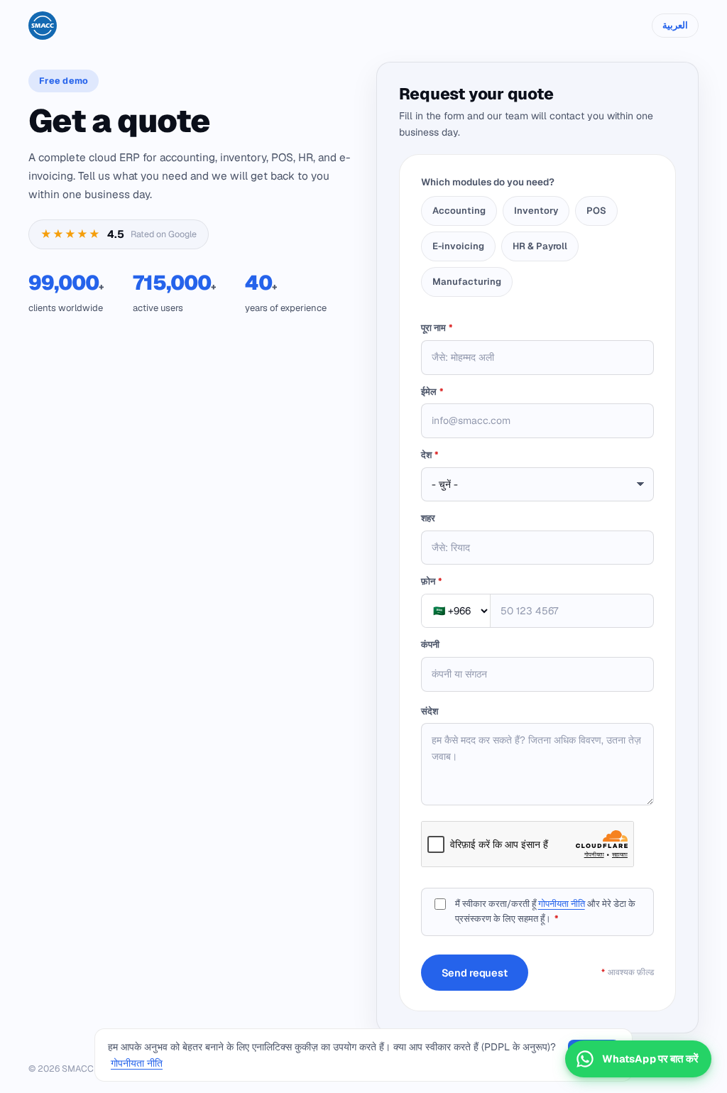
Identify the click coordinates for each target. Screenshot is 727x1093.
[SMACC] (42, 25)
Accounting (459, 211)
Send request (475, 972)
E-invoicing (458, 246)
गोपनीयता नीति (561, 904)
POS (596, 211)
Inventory (536, 211)
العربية (675, 25)
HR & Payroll (540, 246)
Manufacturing (466, 282)
